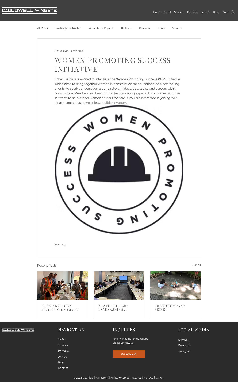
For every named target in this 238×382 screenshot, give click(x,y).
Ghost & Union (154, 377)
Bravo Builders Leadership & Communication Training (113, 307)
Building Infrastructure (68, 27)
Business (144, 27)
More (175, 27)
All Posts (42, 27)
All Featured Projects (101, 27)
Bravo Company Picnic (170, 307)
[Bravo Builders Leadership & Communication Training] (119, 285)
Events (161, 27)
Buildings (126, 27)
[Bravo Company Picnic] (175, 285)
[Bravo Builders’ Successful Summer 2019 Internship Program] (62, 285)
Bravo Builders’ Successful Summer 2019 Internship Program (60, 308)
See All (197, 264)
